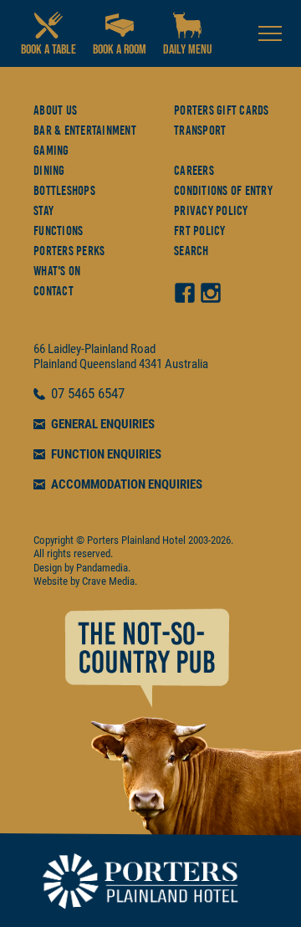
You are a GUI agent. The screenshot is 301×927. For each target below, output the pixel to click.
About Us (55, 110)
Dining (49, 170)
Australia (186, 363)
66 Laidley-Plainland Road (94, 348)
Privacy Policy (211, 210)
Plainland (55, 363)
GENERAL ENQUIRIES (103, 424)
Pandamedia (102, 567)
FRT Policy (200, 230)
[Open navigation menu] (270, 33)
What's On (56, 271)
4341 (150, 363)
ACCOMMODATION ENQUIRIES (126, 484)
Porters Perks (69, 251)
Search (191, 251)
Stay (43, 210)
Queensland (107, 363)
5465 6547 (96, 394)
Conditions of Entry (223, 190)
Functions (58, 230)
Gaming (51, 150)
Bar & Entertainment (84, 130)
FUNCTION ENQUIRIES (106, 454)
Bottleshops (64, 190)
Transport (200, 130)
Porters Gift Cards (221, 110)
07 (59, 394)
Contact (53, 291)
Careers (194, 170)
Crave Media (108, 581)
